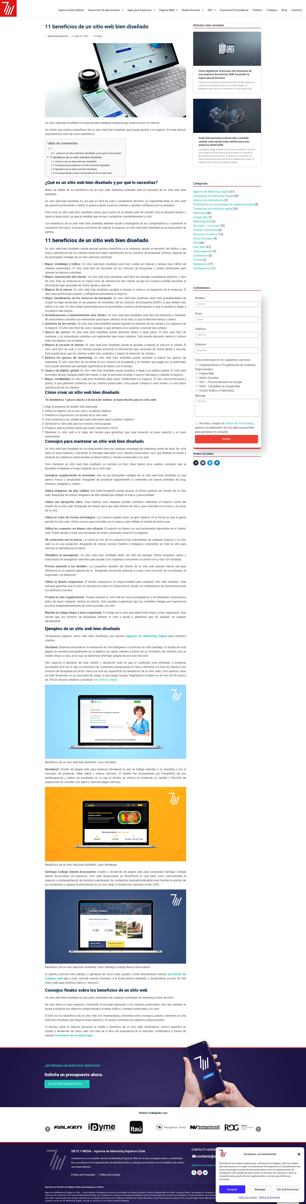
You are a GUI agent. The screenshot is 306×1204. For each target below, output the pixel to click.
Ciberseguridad (202, 251)
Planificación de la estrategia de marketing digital (223, 204)
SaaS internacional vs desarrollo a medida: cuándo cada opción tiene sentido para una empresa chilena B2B (224, 141)
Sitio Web (199, 247)
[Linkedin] (217, 463)
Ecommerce (200, 255)
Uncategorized (202, 268)
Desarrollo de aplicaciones (104, 10)
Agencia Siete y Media (71, 10)
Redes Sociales (191, 10)
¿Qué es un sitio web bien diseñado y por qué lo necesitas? (89, 153)
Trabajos (272, 10)
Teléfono (200, 329)
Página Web (206, 373)
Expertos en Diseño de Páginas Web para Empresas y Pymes (74, 1187)
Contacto (296, 10)
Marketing (199, 213)
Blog (284, 10)
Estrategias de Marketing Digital (213, 196)
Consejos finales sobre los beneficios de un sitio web (83, 173)
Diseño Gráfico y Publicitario (216, 390)
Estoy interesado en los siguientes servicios (222, 360)
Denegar (260, 1189)
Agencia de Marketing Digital (146, 636)
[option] (67, 1127)
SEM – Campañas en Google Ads (219, 386)
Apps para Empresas (140, 10)
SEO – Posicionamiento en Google (220, 382)
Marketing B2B (202, 221)
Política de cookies (247, 1197)
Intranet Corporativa (205, 230)
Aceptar (232, 1189)
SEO (210, 10)
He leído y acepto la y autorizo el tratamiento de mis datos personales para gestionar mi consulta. (224, 428)
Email (198, 313)
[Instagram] (196, 463)
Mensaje (200, 395)
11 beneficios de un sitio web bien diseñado (76, 157)
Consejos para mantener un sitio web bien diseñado (82, 165)
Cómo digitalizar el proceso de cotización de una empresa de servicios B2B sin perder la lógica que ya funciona (225, 74)
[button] (299, 1154)
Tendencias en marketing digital (212, 208)
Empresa (200, 344)
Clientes (257, 10)
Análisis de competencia (208, 200)
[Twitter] (210, 463)
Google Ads (200, 217)
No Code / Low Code (206, 225)
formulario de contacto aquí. (74, 1035)
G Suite (197, 259)
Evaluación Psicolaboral (234, 10)
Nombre (200, 298)
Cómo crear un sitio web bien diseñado (76, 161)
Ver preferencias (288, 1189)
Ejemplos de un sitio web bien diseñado (76, 169)
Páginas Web (166, 10)
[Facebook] (203, 463)
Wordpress (200, 264)
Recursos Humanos (205, 234)
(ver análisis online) (105, 679)
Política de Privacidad (269, 1197)
